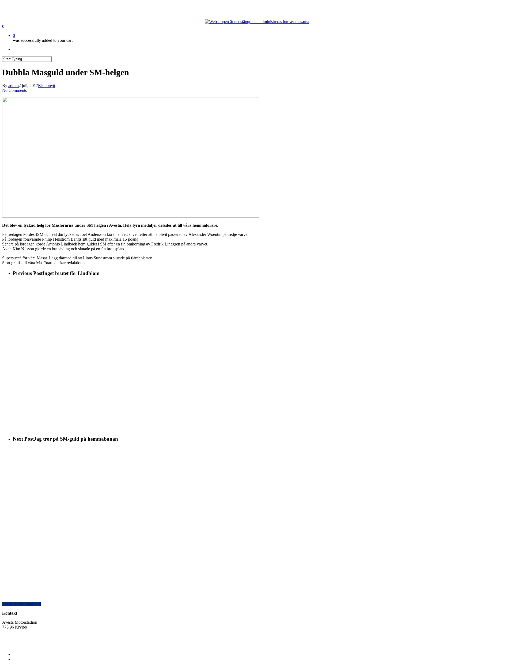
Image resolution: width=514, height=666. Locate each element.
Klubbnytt (46, 85)
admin (13, 85)
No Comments (14, 90)
